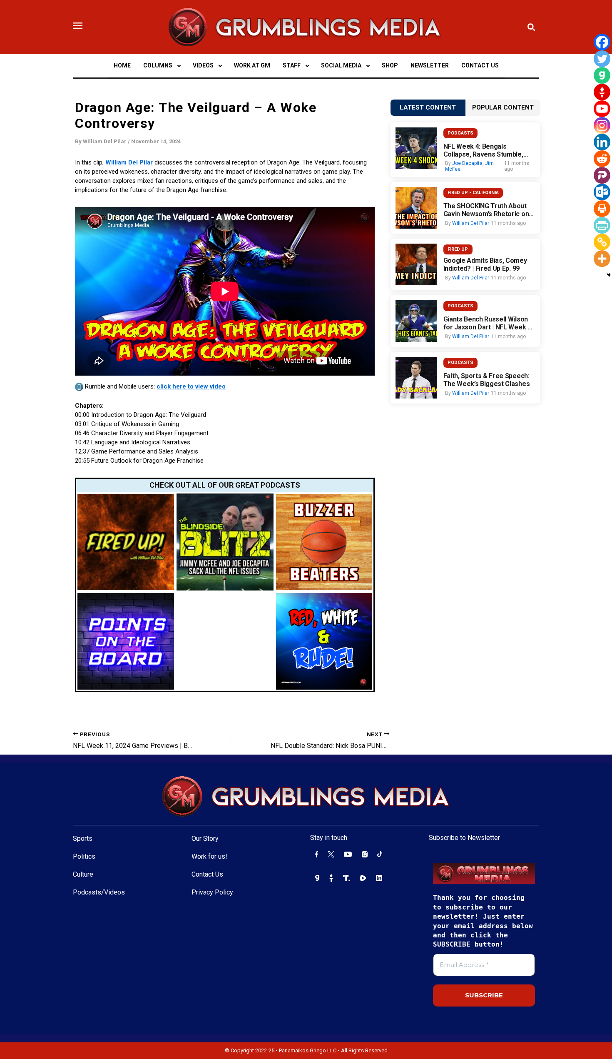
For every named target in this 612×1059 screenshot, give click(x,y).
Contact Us (207, 874)
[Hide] (608, 275)
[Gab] (602, 75)
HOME (122, 65)
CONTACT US (480, 65)
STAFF (292, 65)
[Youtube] (602, 108)
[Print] (602, 208)
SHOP (390, 65)
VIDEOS (203, 65)
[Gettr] (602, 92)
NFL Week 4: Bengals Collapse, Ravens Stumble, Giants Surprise (483, 150)
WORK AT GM (252, 65)
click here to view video (191, 386)
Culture (83, 874)
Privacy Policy (212, 892)
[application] (178, 65)
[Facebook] (602, 42)
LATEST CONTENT (428, 107)
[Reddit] (602, 158)
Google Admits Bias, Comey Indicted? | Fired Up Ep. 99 (485, 264)
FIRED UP (458, 249)
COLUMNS (157, 65)
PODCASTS (460, 133)
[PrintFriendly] (602, 225)
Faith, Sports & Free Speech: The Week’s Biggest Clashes (486, 380)
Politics (84, 856)
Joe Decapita (467, 163)
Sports (82, 838)
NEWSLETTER (429, 65)
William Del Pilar (129, 162)
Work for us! (209, 856)
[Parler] (602, 175)
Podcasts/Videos (99, 892)
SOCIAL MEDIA (341, 65)
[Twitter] (602, 58)
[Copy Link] (602, 242)
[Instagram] (602, 125)
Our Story (205, 838)
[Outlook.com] (602, 192)
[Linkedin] (602, 142)
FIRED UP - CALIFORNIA (473, 192)
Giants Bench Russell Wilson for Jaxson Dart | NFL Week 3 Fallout (487, 323)
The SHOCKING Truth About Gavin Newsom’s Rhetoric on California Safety (486, 210)
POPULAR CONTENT (503, 107)
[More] (602, 258)
